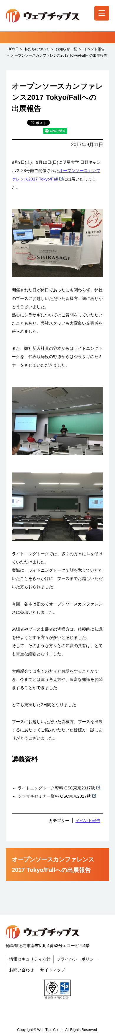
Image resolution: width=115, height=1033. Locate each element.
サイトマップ (52, 970)
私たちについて (36, 49)
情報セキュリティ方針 (29, 959)
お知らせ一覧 (66, 49)
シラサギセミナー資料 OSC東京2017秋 (54, 796)
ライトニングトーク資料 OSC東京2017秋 (56, 788)
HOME (12, 49)
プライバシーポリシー (77, 959)
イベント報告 (94, 49)
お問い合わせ (21, 970)
